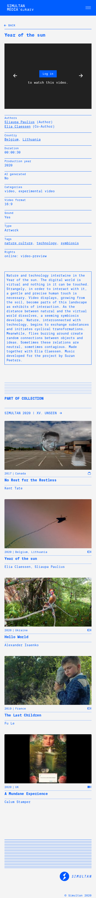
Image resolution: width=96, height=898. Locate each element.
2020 (8, 552)
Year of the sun (20, 558)
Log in (48, 74)
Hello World (16, 637)
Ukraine (21, 630)
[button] (88, 8)
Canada (20, 473)
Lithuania (32, 139)
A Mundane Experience (26, 793)
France (20, 708)
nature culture (18, 243)
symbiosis (70, 243)
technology (47, 243)
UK (17, 787)
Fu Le (9, 723)
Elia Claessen (17, 126)
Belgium (11, 139)
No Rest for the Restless (30, 480)
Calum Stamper (17, 802)
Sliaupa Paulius (19, 122)
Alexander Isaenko (21, 645)
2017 (8, 473)
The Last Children (22, 715)
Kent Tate (13, 488)
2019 (8, 708)
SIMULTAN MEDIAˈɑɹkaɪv (20, 8)
